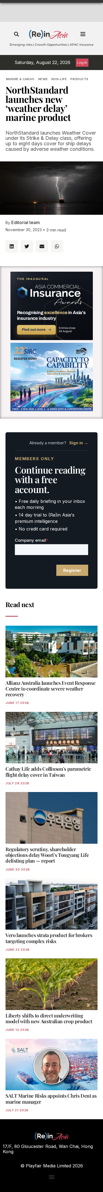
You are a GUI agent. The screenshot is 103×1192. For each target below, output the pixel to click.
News (43, 79)
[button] (16, 34)
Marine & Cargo (20, 79)
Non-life (59, 79)
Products (79, 79)
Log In (82, 62)
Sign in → (78, 442)
